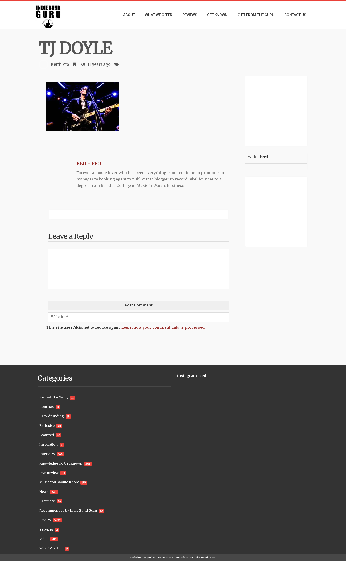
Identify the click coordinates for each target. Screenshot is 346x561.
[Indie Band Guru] (55, 15)
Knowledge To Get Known (60, 463)
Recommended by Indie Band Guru (68, 510)
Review (45, 520)
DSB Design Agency (168, 557)
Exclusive (47, 425)
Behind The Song (53, 397)
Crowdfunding (51, 416)
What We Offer (51, 548)
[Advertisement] (277, 110)
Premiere (47, 501)
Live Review (49, 473)
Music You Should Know (59, 482)
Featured (46, 435)
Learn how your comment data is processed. (163, 327)
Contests (46, 407)
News (43, 492)
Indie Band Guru (204, 557)
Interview (47, 454)
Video (43, 539)
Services (46, 529)
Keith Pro (60, 64)
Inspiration (48, 444)
